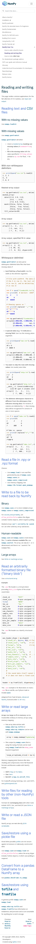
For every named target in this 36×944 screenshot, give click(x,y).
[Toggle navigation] (31, 4)
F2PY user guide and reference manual (14, 62)
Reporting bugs (7, 71)
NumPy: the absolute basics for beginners (15, 26)
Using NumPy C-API (8, 41)
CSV (30, 108)
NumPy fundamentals (9, 29)
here (10, 774)
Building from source (9, 38)
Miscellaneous (6, 32)
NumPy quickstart (7, 23)
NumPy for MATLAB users (10, 35)
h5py (12, 772)
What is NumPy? (7, 17)
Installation (6, 20)
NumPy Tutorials (7, 44)
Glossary (5, 65)
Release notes (6, 74)
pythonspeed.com (10, 783)
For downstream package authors (13, 59)
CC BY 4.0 (21, 700)
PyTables (19, 772)
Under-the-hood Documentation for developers (17, 68)
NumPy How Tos (7, 47)
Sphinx (14, 942)
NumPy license (7, 77)
